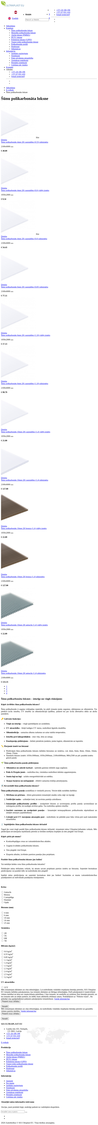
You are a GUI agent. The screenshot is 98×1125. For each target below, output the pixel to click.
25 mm (7, 923)
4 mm (6, 913)
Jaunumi (9, 1081)
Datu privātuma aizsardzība (22, 58)
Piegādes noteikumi (19, 63)
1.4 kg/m (8, 963)
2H (5, 933)
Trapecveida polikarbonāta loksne (24, 42)
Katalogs (9, 28)
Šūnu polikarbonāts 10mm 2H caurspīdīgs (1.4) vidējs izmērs (25, 432)
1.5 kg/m (8, 966)
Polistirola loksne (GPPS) (21, 40)
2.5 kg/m (8, 974)
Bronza (7, 895)
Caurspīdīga (9, 897)
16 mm (7, 920)
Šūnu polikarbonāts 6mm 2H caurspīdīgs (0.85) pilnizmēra (24, 287)
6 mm (6, 915)
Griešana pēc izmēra (19, 65)
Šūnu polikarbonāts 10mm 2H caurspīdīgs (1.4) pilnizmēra (24, 480)
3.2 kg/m (8, 977)
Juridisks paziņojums (19, 53)
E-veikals (10, 90)
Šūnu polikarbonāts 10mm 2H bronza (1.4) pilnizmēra (23, 577)
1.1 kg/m (8, 960)
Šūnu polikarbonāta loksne (22, 30)
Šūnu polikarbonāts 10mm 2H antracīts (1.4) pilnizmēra (23, 673)
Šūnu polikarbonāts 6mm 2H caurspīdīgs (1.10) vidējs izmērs (25, 335)
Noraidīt (5, 1006)
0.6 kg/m (8, 951)
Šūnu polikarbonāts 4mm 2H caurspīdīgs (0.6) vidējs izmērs (25, 190)
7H (5, 941)
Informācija (10, 51)
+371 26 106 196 (63, 10)
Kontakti (9, 67)
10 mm (7, 918)
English (15, 18)
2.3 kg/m (8, 968)
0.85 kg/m (8, 957)
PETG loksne (16, 37)
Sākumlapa (10, 26)
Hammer (7, 900)
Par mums (10, 1083)
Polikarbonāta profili (19, 44)
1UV (6, 987)
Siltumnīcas (16, 49)
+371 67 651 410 (63, 12)
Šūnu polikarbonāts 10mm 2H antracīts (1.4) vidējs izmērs (24, 625)
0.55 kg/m (8, 954)
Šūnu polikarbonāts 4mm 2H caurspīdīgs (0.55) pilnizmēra (24, 142)
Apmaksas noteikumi (19, 60)
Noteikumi (15, 56)
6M (5, 938)
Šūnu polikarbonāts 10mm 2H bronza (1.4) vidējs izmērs (24, 528)
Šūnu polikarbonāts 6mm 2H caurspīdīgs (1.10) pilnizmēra (24, 383)
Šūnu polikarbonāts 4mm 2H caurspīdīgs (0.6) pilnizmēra (24, 239)
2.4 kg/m (8, 971)
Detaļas (4, 140)
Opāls (6, 902)
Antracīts (7, 892)
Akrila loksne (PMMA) (20, 35)
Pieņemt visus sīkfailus (10, 1001)
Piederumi (15, 46)
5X (5, 936)
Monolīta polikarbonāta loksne (23, 33)
